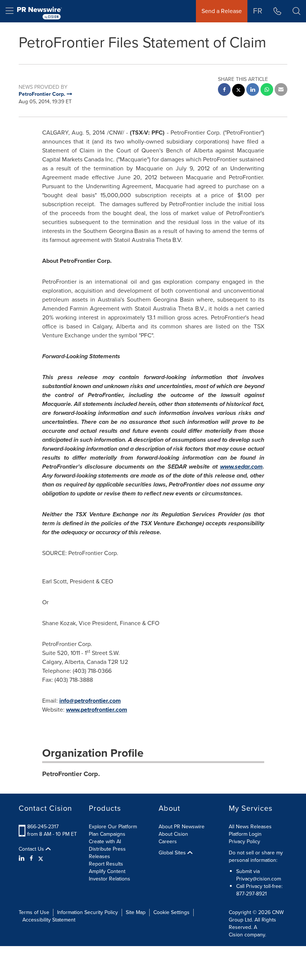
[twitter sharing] (238, 91)
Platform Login (245, 834)
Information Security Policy (87, 912)
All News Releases (250, 827)
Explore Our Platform (113, 827)
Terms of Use (34, 912)
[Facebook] (31, 858)
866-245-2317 (43, 827)
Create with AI (105, 841)
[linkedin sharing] (252, 90)
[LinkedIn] (22, 858)
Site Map (136, 912)
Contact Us (32, 849)
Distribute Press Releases (107, 852)
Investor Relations (109, 879)
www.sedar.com (241, 466)
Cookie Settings (171, 912)
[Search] (296, 11)
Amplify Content (107, 871)
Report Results (106, 864)
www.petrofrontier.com (96, 709)
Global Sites (173, 853)
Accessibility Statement (48, 920)
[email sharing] (281, 90)
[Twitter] (40, 858)
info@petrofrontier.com (90, 700)
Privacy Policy (244, 841)
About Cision (173, 834)
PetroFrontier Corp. (71, 774)
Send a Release (222, 11)
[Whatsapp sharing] (266, 90)
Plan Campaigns (107, 834)
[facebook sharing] (224, 90)
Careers (168, 841)
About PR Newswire (181, 827)
